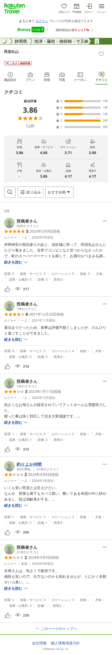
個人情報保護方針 (65, 643)
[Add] (101, 54)
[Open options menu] (105, 221)
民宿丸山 (11, 51)
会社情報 (39, 643)
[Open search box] (10, 192)
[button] (21, 223)
